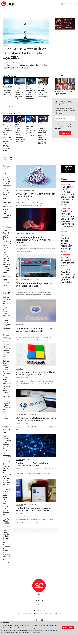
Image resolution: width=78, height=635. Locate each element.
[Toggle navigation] (57, 3)
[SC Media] (7, 4)
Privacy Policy (58, 128)
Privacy (55, 604)
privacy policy (19, 632)
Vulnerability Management (27, 280)
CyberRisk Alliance (32, 604)
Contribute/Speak (27, 613)
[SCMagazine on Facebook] (34, 594)
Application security (25, 190)
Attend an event (38, 613)
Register (74, 4)
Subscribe (65, 133)
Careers (49, 604)
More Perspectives (6, 282)
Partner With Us (58, 613)
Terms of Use (66, 126)
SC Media (24, 604)
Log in (66, 4)
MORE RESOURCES (6, 562)
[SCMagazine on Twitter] (39, 594)
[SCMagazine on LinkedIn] (44, 594)
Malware (19, 325)
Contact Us (42, 604)
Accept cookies (68, 627)
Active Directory (23, 460)
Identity (19, 368)
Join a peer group (48, 613)
